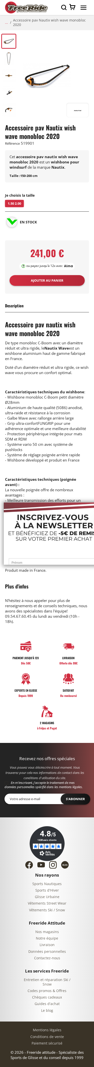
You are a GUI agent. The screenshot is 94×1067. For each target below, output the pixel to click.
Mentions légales (47, 1030)
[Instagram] (53, 865)
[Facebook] (29, 865)
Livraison (47, 945)
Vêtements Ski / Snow (47, 910)
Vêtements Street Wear (47, 903)
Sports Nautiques (47, 884)
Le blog (47, 1011)
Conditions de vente (47, 1037)
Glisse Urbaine (47, 897)
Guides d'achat (47, 1004)
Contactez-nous (47, 958)
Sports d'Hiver (47, 890)
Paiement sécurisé (47, 1043)
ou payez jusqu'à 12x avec (44, 266)
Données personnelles (47, 952)
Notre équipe (47, 938)
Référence (12, 143)
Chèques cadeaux (47, 997)
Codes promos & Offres (47, 991)
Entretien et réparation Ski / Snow (47, 982)
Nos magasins (47, 932)
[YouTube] (41, 864)
